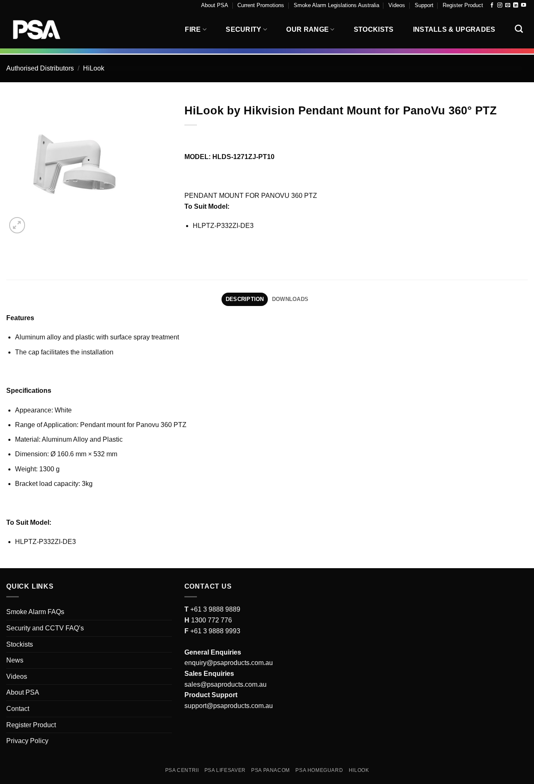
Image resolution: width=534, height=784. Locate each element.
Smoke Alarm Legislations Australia (336, 5)
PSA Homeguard (319, 770)
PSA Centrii (182, 770)
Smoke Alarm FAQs (35, 611)
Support (424, 5)
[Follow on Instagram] (499, 5)
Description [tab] (245, 299)
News (14, 660)
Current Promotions (260, 5)
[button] (17, 225)
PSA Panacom (270, 770)
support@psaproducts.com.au (228, 705)
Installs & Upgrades (454, 29)
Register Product (463, 5)
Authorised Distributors (40, 68)
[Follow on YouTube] (523, 5)
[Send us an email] (507, 5)
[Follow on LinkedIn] (515, 5)
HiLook (93, 68)
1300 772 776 (210, 620)
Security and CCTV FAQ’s (45, 628)
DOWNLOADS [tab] (290, 299)
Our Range (307, 29)
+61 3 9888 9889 (214, 609)
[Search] (519, 28)
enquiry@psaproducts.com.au (228, 662)
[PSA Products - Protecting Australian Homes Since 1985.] (48, 29)
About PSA (214, 5)
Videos (396, 5)
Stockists (374, 29)
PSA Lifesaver (225, 770)
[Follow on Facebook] (491, 5)
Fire (193, 29)
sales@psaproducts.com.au (225, 684)
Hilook (359, 770)
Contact (17, 708)
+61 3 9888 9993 (215, 631)
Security (244, 29)
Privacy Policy (27, 740)
